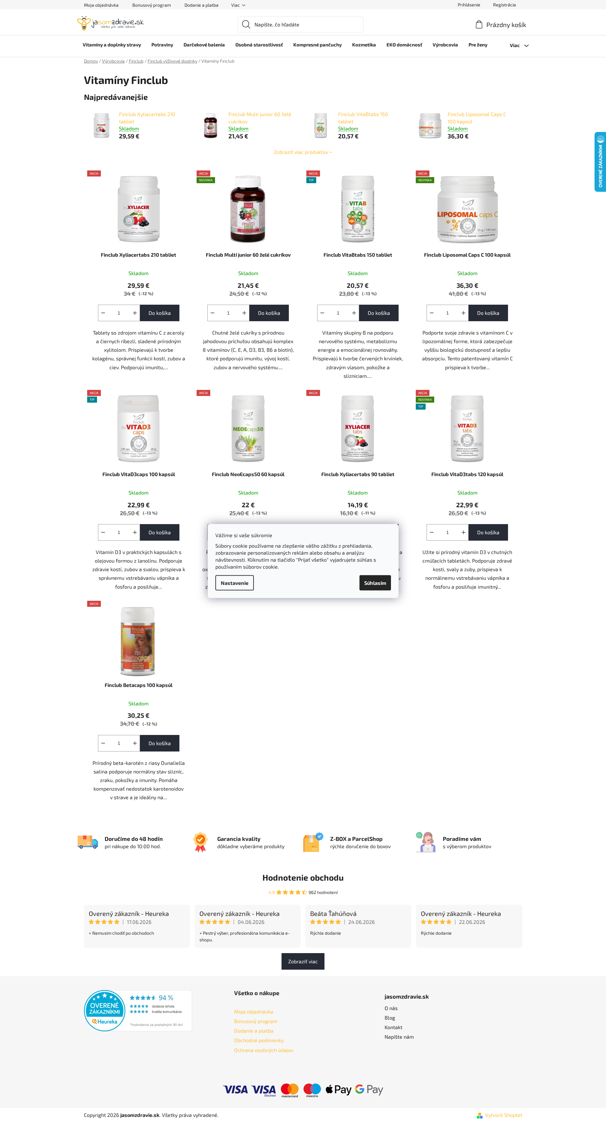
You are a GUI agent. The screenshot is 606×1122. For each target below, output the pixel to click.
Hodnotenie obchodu (303, 877)
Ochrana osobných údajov (263, 1050)
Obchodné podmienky (259, 1040)
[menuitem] (112, 44)
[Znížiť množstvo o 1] (103, 313)
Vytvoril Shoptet (503, 1115)
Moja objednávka (101, 5)
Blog (390, 1018)
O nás (391, 1008)
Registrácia (504, 4)
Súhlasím (375, 583)
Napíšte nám (399, 1037)
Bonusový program (151, 5)
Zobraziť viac (303, 961)
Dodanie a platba (202, 5)
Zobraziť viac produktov (301, 152)
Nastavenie (234, 583)
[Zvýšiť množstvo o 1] (135, 313)
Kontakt (393, 1027)
